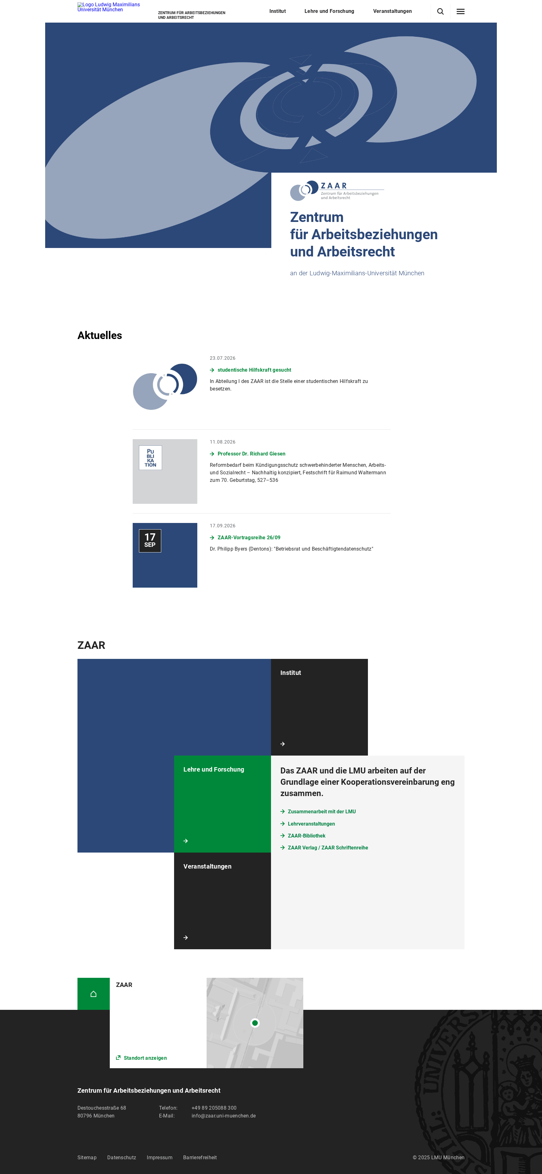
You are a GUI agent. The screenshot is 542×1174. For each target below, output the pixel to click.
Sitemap (87, 1158)
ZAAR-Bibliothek (307, 836)
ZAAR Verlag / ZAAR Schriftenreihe (328, 848)
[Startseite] (93, 994)
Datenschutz (121, 1158)
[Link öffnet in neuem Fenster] (206, 1023)
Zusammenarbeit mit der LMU (322, 812)
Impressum (160, 1158)
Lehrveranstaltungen (311, 824)
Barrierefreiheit (200, 1158)
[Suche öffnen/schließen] (440, 11)
